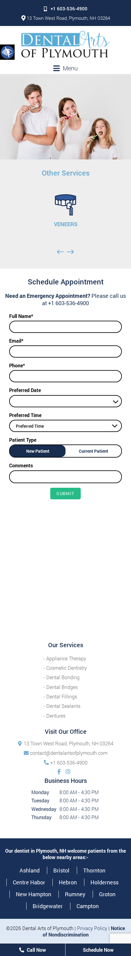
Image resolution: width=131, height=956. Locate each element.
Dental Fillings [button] (61, 696)
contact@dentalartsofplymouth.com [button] (69, 753)
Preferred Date (25, 390)
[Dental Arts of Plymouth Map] (65, 586)
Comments (21, 465)
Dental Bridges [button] (62, 687)
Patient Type (22, 440)
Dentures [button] (56, 715)
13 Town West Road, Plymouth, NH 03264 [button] (68, 18)
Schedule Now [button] (98, 950)
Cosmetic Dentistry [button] (66, 668)
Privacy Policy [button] (92, 928)
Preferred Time (25, 415)
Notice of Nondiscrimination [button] (84, 931)
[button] (7, 52)
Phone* (17, 365)
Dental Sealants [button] (63, 706)
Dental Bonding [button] (63, 677)
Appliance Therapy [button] (66, 658)
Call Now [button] (36, 950)
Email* (16, 340)
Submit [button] (65, 493)
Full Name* (21, 316)
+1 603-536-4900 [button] (69, 8)
